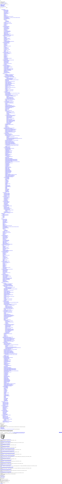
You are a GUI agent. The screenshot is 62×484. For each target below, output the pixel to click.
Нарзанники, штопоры (7, 88)
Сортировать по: (6, 432)
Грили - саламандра (5, 220)
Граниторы (5, 55)
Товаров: (1, 432)
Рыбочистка (4, 249)
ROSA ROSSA (7, 190)
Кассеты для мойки (6, 197)
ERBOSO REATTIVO (7, 183)
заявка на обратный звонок (3, 6)
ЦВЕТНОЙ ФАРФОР (6, 177)
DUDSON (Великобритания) (8, 152)
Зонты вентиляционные (5, 252)
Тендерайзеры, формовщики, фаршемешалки (9, 41)
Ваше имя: (1, 481)
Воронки (5, 313)
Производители (3, 213)
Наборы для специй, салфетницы (9, 134)
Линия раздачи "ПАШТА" (7, 193)
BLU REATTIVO (6, 388)
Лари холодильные (5, 238)
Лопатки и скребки (6, 317)
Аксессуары (5, 206)
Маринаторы (5, 37)
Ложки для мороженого (8, 93)
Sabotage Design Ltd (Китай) (7, 363)
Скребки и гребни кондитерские (9, 100)
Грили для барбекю (6, 71)
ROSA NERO (5, 399)
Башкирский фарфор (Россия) (7, 367)
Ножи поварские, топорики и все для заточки (9, 324)
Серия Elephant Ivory (7, 164)
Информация (3, 215)
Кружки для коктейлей (7, 86)
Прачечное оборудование (4, 410)
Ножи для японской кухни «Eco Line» (11, 120)
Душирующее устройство (5, 406)
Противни (8, 96)
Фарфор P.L (6, 173)
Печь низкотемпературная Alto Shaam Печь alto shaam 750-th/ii (7, 451)
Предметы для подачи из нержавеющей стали (10, 130)
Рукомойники (4, 256)
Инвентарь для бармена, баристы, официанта (8, 285)
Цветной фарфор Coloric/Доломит (9, 176)
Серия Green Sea (6, 374)
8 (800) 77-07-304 (2, 427)
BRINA (6, 179)
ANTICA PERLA (7, 178)
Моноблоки (5, 29)
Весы (3, 245)
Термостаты (5, 24)
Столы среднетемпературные (7, 31)
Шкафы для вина (5, 242)
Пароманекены (4, 413)
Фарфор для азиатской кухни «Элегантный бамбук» (11, 174)
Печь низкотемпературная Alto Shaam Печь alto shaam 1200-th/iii (7, 453)
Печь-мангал (5, 19)
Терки (6, 125)
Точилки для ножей (9, 122)
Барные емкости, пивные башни (7, 288)
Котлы (5, 14)
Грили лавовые (5, 12)
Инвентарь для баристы (8, 84)
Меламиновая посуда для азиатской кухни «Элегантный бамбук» (12, 161)
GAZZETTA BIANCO (7, 185)
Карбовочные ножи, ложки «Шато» (11, 115)
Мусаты (7, 118)
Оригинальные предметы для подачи (8, 128)
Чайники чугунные (6, 356)
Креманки (5, 295)
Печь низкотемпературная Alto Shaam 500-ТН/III (5, 460)
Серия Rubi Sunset (7, 165)
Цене (12, 432)
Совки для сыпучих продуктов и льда (8, 310)
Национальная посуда (7, 162)
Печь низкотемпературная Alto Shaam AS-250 (5, 458)
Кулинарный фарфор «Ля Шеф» (7, 370)
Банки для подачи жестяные (8, 133)
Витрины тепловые (6, 10)
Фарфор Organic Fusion (7, 172)
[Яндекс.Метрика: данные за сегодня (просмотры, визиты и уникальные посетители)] (2, 477)
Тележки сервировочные (9, 139)
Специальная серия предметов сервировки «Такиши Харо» (10, 353)
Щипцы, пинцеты (7, 127)
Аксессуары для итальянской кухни (9, 102)
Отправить (1, 483)
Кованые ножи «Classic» (9, 116)
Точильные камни (9, 123)
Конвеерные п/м (6, 198)
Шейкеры (6, 91)
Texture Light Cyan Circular (9, 156)
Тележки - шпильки (6, 50)
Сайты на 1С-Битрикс (2, 476)
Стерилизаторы (6, 211)
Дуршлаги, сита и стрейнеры (8, 105)
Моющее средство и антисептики (6, 417)
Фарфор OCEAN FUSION (7, 381)
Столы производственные (7, 49)
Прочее (5, 46)
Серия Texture (6, 166)
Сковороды (8, 113)
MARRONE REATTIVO (8, 186)
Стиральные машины (6, 204)
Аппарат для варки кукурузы (7, 65)
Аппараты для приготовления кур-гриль (8, 68)
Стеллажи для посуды (6, 47)
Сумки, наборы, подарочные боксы (9, 90)
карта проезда (2, 475)
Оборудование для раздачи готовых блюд (8, 16)
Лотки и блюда (7, 108)
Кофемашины (5, 56)
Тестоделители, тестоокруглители (8, 63)
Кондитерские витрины (6, 28)
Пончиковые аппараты (5, 281)
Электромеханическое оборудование (7, 35)
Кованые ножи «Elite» (9, 117)
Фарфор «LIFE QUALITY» (8, 167)
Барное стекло (7, 77)
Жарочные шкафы (6, 13)
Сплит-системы (6, 30)
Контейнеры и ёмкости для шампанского (9, 85)
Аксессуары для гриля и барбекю (10, 111)
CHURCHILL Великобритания (8, 150)
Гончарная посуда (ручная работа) (9, 158)
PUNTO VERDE (7, 189)
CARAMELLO (7, 180)
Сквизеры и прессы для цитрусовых (9, 89)
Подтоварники (5, 45)
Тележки (6, 210)
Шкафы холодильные (6, 34)
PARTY (6, 188)
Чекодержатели (5, 335)
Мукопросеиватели (5, 270)
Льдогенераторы (6, 57)
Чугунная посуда (8, 114)
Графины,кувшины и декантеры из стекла (8, 292)
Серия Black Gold (7, 163)
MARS (5, 396)
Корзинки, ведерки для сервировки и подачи (10, 129)
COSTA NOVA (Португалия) (8, 151)
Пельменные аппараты (6, 61)
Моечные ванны (6, 44)
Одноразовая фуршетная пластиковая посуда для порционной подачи (14, 138)
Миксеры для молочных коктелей (6, 267)
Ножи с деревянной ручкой (10, 121)
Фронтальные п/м (6, 200)
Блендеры (4, 263)
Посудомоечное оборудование (6, 196)
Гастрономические (6, 27)
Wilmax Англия (7, 157)
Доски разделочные (7, 104)
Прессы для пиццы (6, 62)
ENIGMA (5, 392)
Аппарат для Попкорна (6, 66)
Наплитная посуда (6, 320)
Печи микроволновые (5, 227)
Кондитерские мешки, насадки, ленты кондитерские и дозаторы (11, 302)
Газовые (6, 20)
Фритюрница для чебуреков (7, 72)
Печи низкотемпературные (7, 18)
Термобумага (6, 132)
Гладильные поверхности (7, 201)
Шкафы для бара (6, 32)
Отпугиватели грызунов (7, 208)
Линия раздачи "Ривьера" (7, 195)
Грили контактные (6, 11)
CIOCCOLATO (7, 181)
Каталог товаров (3, 9)
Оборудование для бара (5, 52)
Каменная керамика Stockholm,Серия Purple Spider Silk (11, 160)
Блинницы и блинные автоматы (7, 70)
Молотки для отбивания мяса (8, 110)
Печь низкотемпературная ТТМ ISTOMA (4, 446)
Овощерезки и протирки (7, 38)
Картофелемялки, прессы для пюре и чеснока (10, 106)
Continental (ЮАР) (6, 360)
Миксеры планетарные (6, 60)
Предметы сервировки (5, 342)
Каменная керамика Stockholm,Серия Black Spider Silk (11, 159)
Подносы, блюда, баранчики (8, 140)
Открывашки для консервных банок (9, 124)
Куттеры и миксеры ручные (7, 36)
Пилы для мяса (5, 39)
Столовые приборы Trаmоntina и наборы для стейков (12, 145)
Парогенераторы (6, 203)
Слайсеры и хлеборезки (6, 40)
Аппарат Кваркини (5, 277)
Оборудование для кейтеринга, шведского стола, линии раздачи (12, 135)
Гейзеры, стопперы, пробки (8, 82)
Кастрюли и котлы (9, 112)
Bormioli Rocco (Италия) (8, 149)
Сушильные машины (6, 205)
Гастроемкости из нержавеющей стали (9, 74)
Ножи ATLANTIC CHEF (8, 328)
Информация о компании (5, 214)
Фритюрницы (5, 25)
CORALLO (6, 182)
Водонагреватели (6, 54)
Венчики (6, 103)
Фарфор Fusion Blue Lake (8, 170)
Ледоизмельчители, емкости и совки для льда (10, 87)
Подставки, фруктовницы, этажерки (9, 141)
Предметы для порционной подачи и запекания (10, 131)
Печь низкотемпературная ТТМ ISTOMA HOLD (5, 439)
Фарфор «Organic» (7, 168)
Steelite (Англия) (7, 155)
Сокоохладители (6, 59)
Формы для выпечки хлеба (10, 97)
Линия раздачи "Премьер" (6, 403)
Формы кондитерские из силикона (10, 98)
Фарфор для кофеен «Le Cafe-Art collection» (10, 175)
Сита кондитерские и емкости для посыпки (10, 99)
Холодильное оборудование (6, 26)
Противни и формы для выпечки (9, 95)
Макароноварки (4, 224)
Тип (0, 423)
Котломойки (5, 43)
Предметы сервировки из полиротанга (9, 142)
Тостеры (4, 234)
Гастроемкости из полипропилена (9, 75)
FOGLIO (6, 184)
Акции (3, 216)
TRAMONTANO (7, 191)
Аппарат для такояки (6, 67)
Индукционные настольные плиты (10, 136)
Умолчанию (10, 432)
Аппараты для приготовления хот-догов (8, 69)
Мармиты (5, 15)
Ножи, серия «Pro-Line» (8, 331)
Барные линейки (7, 80)
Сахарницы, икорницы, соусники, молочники (10, 143)
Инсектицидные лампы (6, 207)
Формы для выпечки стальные (8, 306)
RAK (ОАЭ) (6, 153)
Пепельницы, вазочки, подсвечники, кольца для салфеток (10, 349)
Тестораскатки (5, 64)
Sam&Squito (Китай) (7, 154)
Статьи (3, 217)
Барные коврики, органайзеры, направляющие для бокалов (11, 79)
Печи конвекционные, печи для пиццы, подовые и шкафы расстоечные (12, 17)
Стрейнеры (5, 299)
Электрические (7, 21)
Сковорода (5, 22)
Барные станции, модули (7, 53)
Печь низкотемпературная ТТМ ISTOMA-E (5, 444)
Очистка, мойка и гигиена (7, 209)
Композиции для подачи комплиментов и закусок (9, 338)
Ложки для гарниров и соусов (8, 107)
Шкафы (4, 260)
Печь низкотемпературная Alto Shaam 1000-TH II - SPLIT (6, 467)
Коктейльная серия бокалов (10, 78)
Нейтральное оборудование (6, 42)
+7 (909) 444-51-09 (2, 428)
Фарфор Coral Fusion (6, 378)
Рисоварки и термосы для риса (6, 231)
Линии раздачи (4, 192)
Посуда (3, 73)
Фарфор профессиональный (7, 147)
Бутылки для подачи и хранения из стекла (10, 81)
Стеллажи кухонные (6, 48)
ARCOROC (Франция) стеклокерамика (9, 148)
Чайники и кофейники (7, 146)
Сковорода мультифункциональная (8, 23)
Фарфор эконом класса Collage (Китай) (8, 385)
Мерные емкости (7, 109)
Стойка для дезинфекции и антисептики (7, 421)
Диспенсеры (6, 345)
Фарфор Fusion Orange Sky (8, 171)
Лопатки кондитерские (7, 94)
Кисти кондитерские (7, 92)
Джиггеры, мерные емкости (8, 83)
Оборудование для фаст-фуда (5, 274)
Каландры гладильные (6, 202)
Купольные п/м (5, 199)
